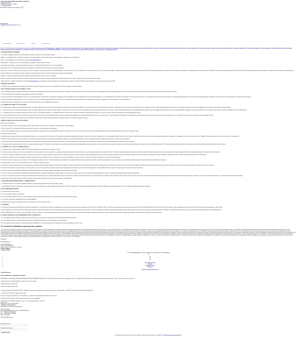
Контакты (150, 266)
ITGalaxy (167, 252)
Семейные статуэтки (28, 49)
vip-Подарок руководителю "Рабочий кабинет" (42, 48)
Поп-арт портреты (266, 48)
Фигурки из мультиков (78, 49)
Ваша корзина (4, 23)
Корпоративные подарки (127, 48)
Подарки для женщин (192, 48)
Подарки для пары (216, 48)
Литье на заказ (138, 48)
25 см (12, 48)
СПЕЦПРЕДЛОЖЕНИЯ (53, 49)
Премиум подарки (287, 48)
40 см (27, 48)
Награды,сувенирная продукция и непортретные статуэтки (170, 48)
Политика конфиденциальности (150, 269)
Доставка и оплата (150, 265)
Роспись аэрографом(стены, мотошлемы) (12, 49)
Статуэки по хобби (66, 49)
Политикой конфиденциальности (172, 335)
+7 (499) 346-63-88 (5, 5)
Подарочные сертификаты (253, 48)
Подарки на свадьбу (227, 48)
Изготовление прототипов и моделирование (108, 48)
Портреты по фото (277, 48)
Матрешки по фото (148, 48)
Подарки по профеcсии (239, 48)
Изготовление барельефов (88, 48)
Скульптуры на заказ (40, 49)
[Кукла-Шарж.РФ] (6, 2)
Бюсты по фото (65, 48)
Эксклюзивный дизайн (111, 49)
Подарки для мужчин (204, 48)
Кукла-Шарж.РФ (135, 252)
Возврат (150, 264)
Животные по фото (75, 48)
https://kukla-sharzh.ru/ (35, 60)
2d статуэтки (18, 48)
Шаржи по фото (89, 49)
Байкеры (58, 48)
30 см (23, 48)
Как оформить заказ (150, 262)
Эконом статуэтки (99, 49)
